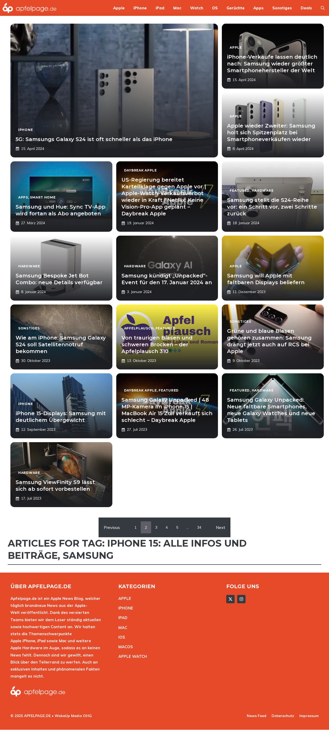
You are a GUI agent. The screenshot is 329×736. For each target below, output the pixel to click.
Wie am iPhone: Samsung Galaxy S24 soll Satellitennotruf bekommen (61, 344)
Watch (196, 7)
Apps (258, 7)
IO (120, 637)
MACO (124, 646)
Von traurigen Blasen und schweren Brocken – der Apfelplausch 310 (156, 344)
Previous (112, 527)
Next (220, 527)
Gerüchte (235, 7)
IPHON (124, 608)
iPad (160, 7)
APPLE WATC (131, 656)
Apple (119, 7)
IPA (121, 617)
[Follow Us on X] (230, 599)
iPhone (140, 7)
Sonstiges (282, 7)
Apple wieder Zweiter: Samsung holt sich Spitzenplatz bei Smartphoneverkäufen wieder (271, 132)
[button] (322, 8)
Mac (177, 7)
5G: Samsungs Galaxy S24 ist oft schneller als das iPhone (94, 139)
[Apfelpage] (30, 8)
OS (215, 7)
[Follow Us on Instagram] (241, 599)
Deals (306, 7)
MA (121, 627)
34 (199, 527)
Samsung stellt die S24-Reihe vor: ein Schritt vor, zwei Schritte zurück (272, 207)
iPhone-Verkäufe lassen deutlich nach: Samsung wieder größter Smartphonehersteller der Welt (272, 64)
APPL (123, 598)
